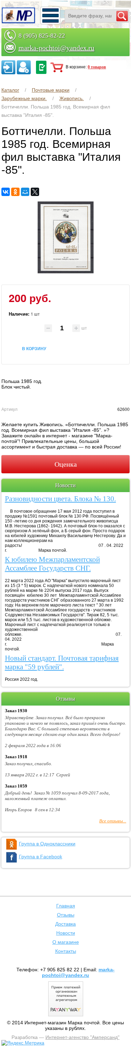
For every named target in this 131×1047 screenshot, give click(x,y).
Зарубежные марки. (24, 98)
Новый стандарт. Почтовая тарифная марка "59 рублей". (62, 662)
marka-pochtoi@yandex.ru (56, 48)
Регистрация (24, 67)
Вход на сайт (8, 67)
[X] (35, 192)
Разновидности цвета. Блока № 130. (60, 499)
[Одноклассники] (15, 192)
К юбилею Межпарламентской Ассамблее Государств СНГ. (52, 563)
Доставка (65, 924)
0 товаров (97, 67)
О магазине (65, 942)
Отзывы (65, 915)
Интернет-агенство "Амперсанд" (82, 1037)
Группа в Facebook (40, 856)
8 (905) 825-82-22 (42, 35)
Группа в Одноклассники (47, 843)
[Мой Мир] (25, 192)
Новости (65, 933)
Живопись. (71, 98)
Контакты (65, 951)
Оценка (65, 464)
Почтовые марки (51, 90)
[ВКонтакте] (5, 192)
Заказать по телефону (41, 67)
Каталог (10, 90)
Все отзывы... (112, 820)
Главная (65, 906)
